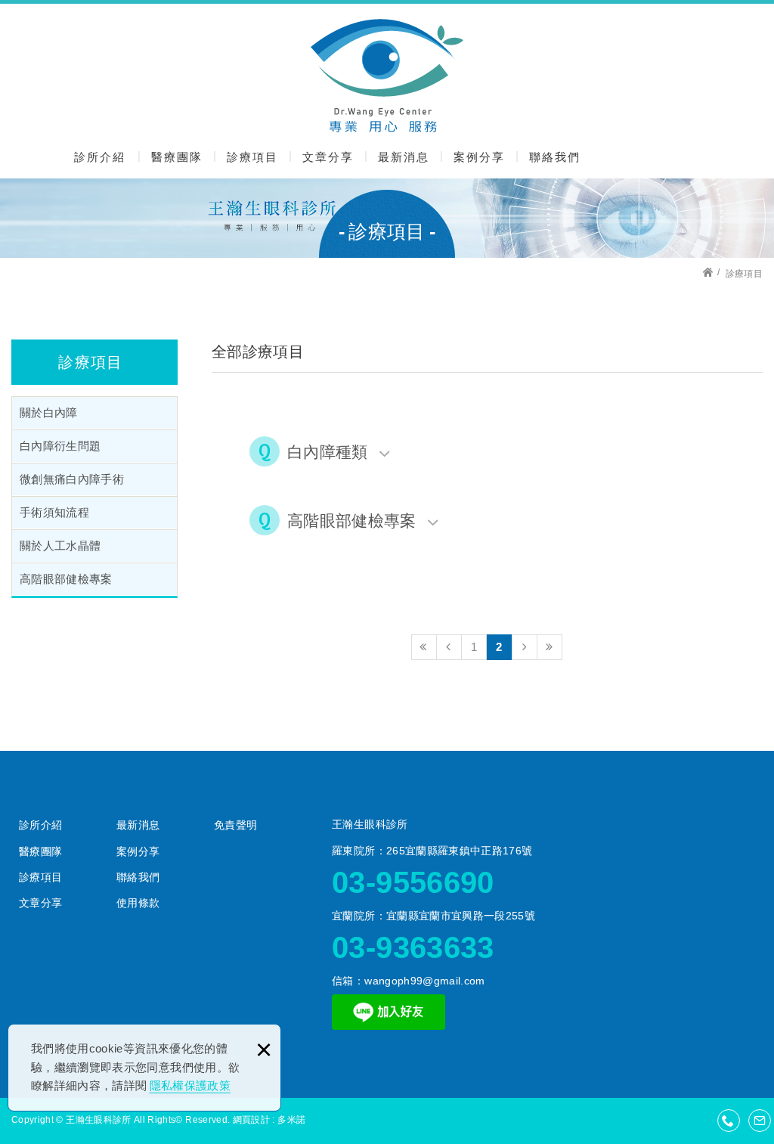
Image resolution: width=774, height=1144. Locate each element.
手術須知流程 (54, 512)
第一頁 (424, 647)
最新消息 (403, 156)
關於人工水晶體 (60, 546)
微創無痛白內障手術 (72, 479)
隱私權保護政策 (190, 1085)
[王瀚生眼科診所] (387, 75)
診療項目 (252, 156)
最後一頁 (549, 647)
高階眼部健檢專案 (66, 579)
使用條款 (137, 903)
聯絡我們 (554, 156)
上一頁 (449, 647)
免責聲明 (235, 825)
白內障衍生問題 (60, 446)
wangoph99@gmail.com (424, 981)
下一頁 (524, 647)
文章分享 (328, 156)
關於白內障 (49, 413)
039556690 (728, 1120)
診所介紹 (99, 156)
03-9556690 (413, 882)
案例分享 (479, 156)
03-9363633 (413, 947)
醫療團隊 (177, 156)
